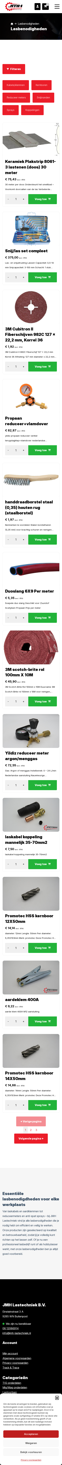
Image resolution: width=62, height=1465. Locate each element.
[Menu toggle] (57, 6)
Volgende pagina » (31, 1138)
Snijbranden (43, 97)
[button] (57, 1397)
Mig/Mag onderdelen (14, 1387)
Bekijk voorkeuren (31, 1452)
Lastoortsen (9, 1392)
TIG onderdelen (11, 1383)
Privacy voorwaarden (31, 1460)
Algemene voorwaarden (16, 1358)
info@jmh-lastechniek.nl (16, 1333)
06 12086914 (10, 1328)
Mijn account (10, 1353)
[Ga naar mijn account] (37, 6)
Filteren (15, 69)
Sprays (10, 110)
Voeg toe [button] (41, 199)
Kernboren (41, 85)
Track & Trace (10, 1367)
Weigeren (31, 1443)
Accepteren (31, 1434)
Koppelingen (32, 110)
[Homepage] (13, 6)
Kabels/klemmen (16, 85)
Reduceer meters (16, 97)
